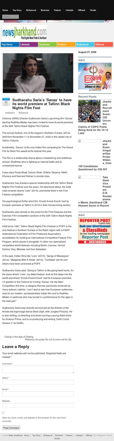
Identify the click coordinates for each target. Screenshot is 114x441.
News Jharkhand (15, 435)
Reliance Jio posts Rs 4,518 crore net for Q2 (48, 339)
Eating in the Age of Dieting (18, 336)
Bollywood (31, 10)
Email (5, 389)
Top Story (17, 10)
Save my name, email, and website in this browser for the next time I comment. (34, 419)
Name (5, 377)
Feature (57, 10)
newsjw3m (9, 112)
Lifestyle (69, 10)
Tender (93, 10)
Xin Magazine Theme (103, 435)
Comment (7, 363)
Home (5, 10)
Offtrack (81, 10)
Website (6, 400)
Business (45, 10)
